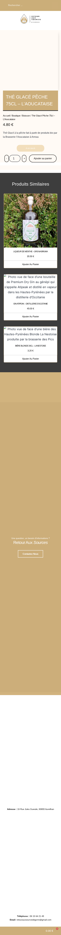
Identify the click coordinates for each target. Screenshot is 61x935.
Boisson (26, 115)
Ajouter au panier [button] (30, 264)
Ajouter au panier (43, 158)
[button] (55, 5)
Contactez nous (30, 554)
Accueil (6, 115)
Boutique (16, 115)
